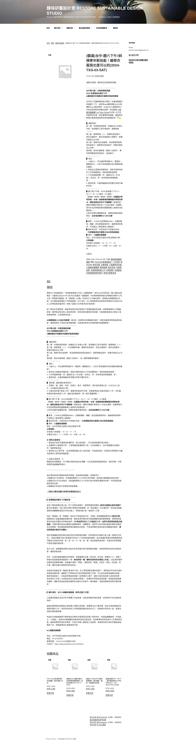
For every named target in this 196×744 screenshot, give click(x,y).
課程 (52, 43)
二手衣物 (116, 262)
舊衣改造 (111, 267)
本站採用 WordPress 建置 (67, 739)
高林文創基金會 (109, 273)
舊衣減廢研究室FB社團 (98, 720)
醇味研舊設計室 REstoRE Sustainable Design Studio (95, 10)
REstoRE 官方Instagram (98, 722)
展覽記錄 (69, 28)
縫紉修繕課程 (59, 43)
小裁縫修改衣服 (115, 264)
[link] (103, 111)
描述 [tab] (48, 281)
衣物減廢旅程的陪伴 (94, 273)
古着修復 (104, 264)
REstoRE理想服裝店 (103, 262)
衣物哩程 (109, 270)
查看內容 (50, 693)
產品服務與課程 (84, 28)
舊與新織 (103, 267)
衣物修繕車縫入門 (98, 270)
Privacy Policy (51, 739)
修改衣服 (96, 264)
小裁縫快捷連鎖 (92, 267)
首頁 (48, 28)
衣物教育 (118, 270)
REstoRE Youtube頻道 (98, 725)
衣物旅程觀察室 (101, 28)
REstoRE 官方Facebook (98, 717)
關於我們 (57, 28)
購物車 (115, 28)
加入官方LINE (134, 55)
